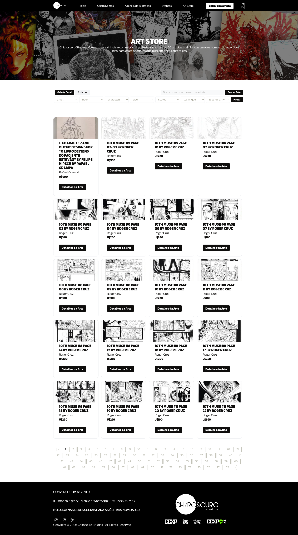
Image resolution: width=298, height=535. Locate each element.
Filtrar (237, 99)
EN (242, 7)
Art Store (188, 6)
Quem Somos (105, 6)
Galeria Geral (64, 92)
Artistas (82, 92)
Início (83, 6)
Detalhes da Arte (72, 187)
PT (243, 4)
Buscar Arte (234, 92)
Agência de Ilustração (138, 6)
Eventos (167, 6)
